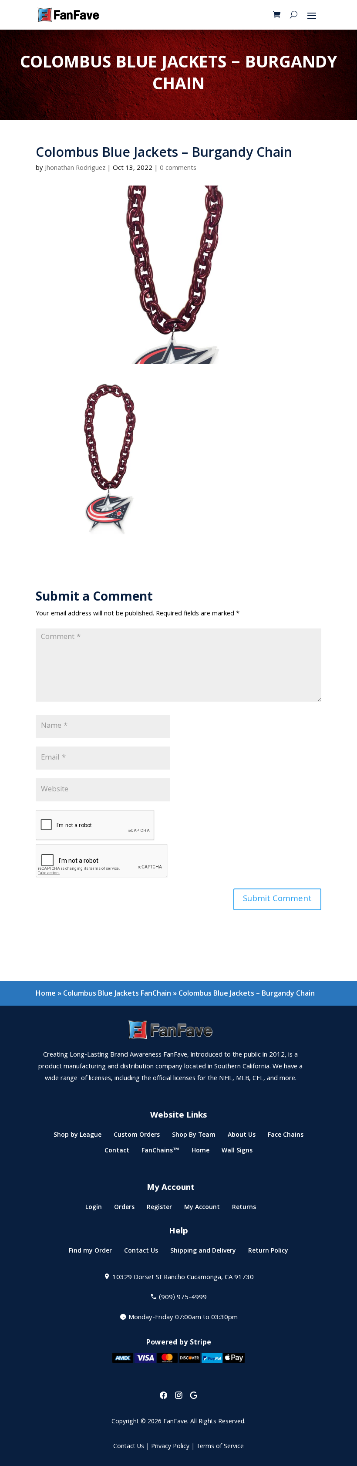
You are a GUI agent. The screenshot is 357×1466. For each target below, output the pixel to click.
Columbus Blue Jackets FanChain (117, 993)
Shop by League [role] (77, 1136)
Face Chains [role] (285, 1136)
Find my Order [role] (90, 1252)
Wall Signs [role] (237, 1152)
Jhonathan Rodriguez (75, 168)
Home (46, 993)
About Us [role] (242, 1136)
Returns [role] (244, 1209)
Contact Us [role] (141, 1252)
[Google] (193, 1396)
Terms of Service (220, 1447)
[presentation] (163, 1396)
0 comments (178, 168)
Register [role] (159, 1209)
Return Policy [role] (268, 1252)
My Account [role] (202, 1209)
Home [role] (200, 1152)
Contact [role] (116, 1152)
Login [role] (93, 1209)
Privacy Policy (170, 1447)
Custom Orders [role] (137, 1136)
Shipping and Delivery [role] (203, 1252)
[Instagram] (178, 1396)
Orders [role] (124, 1209)
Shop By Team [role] (194, 1136)
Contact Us (128, 1447)
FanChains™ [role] (160, 1152)
